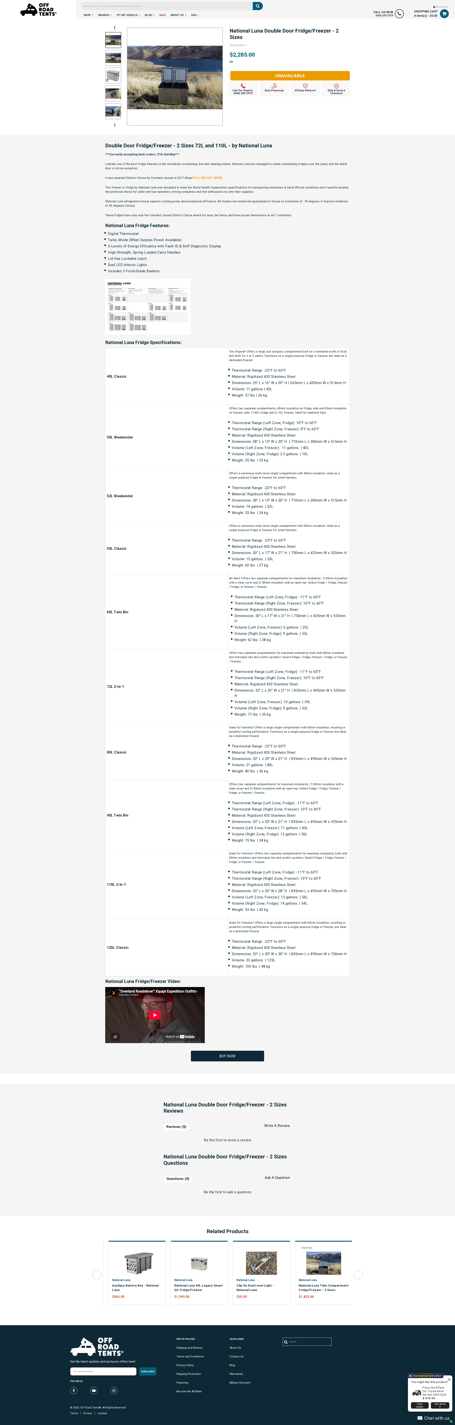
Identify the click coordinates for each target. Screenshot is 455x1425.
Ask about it (440, 1405)
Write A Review (277, 1126)
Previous (114, 28)
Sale (162, 15)
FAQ (194, 15)
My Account (442, 7)
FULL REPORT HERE (207, 178)
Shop (88, 15)
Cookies (102, 1413)
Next (114, 125)
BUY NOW (227, 1056)
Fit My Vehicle (127, 15)
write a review (239, 1140)
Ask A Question (277, 1177)
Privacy (87, 1413)
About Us (177, 15)
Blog (149, 15)
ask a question (239, 1192)
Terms (74, 1413)
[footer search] (286, 1342)
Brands (104, 15)
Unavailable (290, 75)
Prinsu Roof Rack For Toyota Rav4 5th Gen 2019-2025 (434, 1391)
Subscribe (148, 1371)
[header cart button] (444, 14)
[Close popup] (449, 1379)
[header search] (258, 6)
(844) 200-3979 (384, 15)
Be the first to (227, 1140)
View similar (419, 1405)
